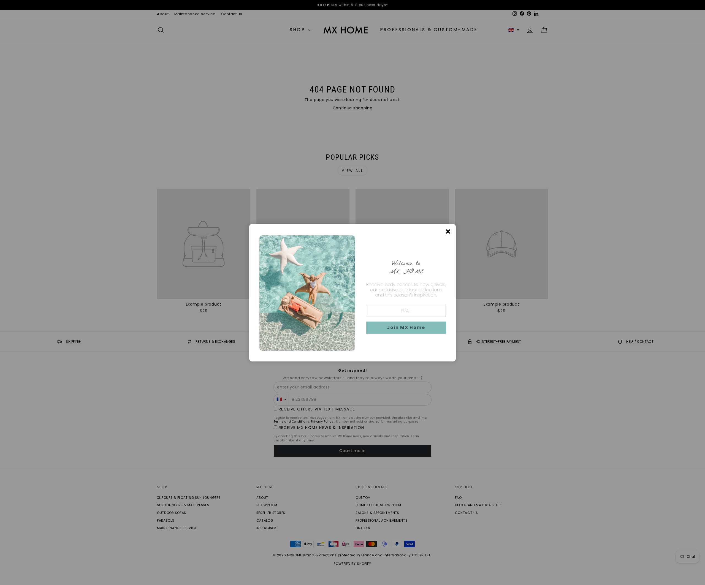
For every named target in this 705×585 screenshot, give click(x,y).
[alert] (352, 292)
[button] (406, 328)
